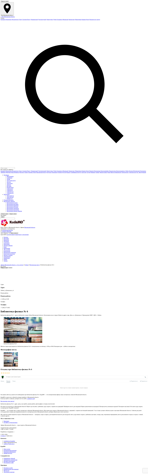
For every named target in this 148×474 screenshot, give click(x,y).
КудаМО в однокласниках (10, 422)
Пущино (60, 172)
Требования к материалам (10, 460)
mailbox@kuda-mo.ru (9, 443)
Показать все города (94, 19)
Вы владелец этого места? (7, 401)
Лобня (127, 171)
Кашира (84, 19)
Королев (91, 171)
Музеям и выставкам (9, 461)
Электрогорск (125, 172)
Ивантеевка (78, 19)
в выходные (18, 234)
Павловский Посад (41, 172)
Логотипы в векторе (9, 472)
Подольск (49, 172)
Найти (2, 216)
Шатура (113, 172)
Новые (2, 381)
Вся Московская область (8, 16)
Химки (97, 172)
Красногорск (112, 171)
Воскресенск (15, 19)
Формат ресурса (8, 453)
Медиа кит (6, 470)
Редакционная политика (10, 450)
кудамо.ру (3, 435)
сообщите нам (31, 398)
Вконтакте (6, 421)
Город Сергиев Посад (24, 19)
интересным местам (7, 230)
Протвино (54, 172)
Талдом (88, 172)
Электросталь (132, 172)
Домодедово (49, 19)
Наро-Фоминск (15, 172)
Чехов (108, 172)
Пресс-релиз (7, 449)
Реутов (64, 172)
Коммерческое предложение (11, 469)
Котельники (97, 171)
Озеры (26, 172)
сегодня (9, 234)
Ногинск (21, 172)
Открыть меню (4, 213)
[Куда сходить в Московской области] (18, 226)
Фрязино (93, 172)
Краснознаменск (120, 171)
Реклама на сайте (8, 468)
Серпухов (83, 172)
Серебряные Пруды (76, 172)
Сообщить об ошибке (9, 441)
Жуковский (65, 19)
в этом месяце (25, 234)
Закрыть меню (13, 213)
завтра (12, 234)
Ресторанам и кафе (9, 462)
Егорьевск (59, 19)
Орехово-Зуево (32, 172)
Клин (87, 19)
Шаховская (118, 172)
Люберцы (3, 172)
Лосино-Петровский (134, 171)
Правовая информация (10, 451)
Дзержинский (34, 19)
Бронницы (9, 19)
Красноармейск (105, 171)
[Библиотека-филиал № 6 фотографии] (74, 359)
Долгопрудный (42, 19)
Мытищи (8, 172)
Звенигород (72, 19)
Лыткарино (143, 171)
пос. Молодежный (141, 172)
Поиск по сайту (4, 1)
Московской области (29, 227)
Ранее (14, 381)
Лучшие (8, 381)
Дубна (55, 19)
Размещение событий (9, 458)
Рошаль (68, 172)
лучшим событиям (6, 231)
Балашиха (3, 19)
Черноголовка (103, 172)
